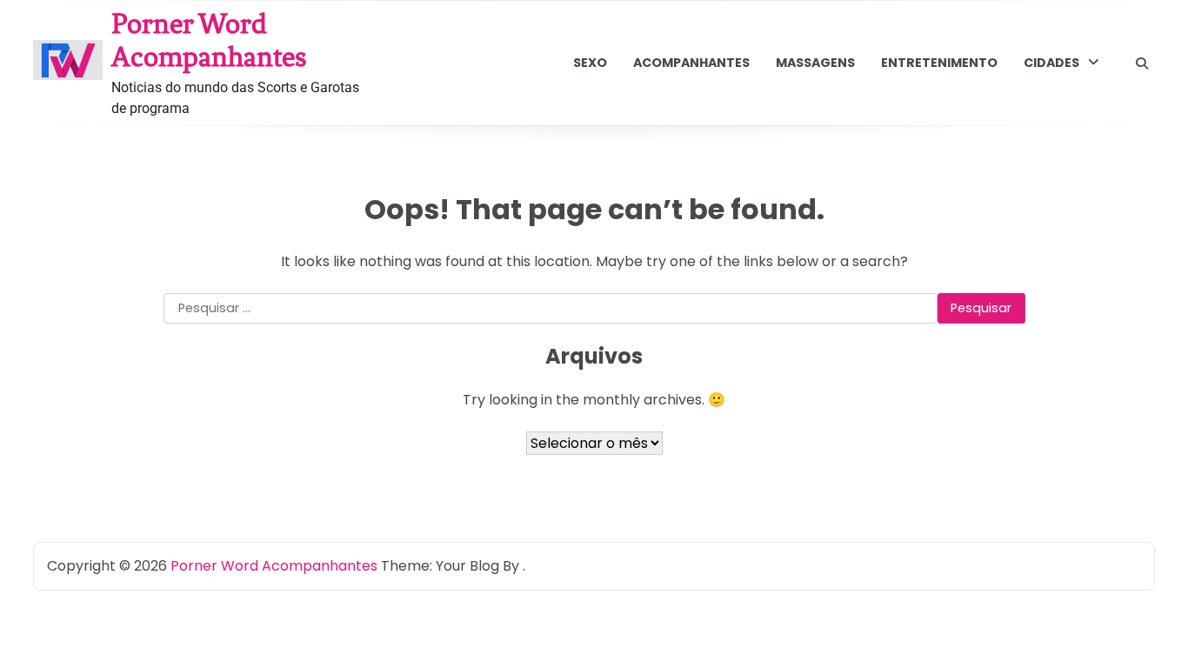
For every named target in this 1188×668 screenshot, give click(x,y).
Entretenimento (939, 62)
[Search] (1142, 63)
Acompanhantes (691, 62)
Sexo (590, 62)
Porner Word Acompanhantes (209, 40)
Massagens (815, 62)
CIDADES (1051, 62)
